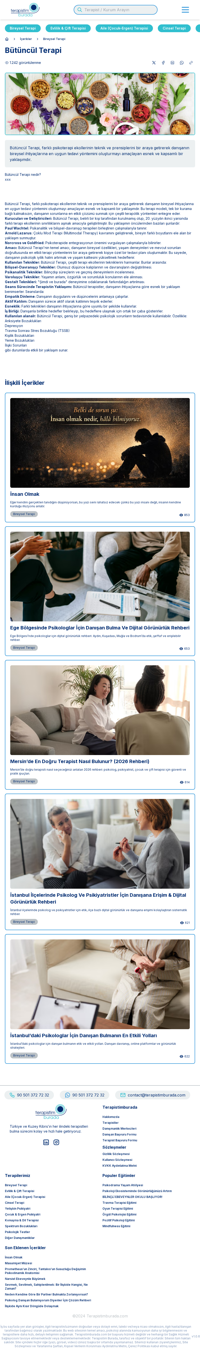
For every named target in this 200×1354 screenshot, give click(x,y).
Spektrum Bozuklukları (21, 1226)
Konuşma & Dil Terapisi (22, 1220)
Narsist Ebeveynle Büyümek (25, 1279)
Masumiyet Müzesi (18, 1263)
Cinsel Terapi (174, 28)
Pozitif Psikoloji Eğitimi (118, 1220)
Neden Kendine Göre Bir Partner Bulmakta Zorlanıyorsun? (46, 1294)
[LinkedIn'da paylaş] (172, 63)
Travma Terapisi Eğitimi (119, 1203)
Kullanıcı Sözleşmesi (117, 1160)
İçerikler (26, 39)
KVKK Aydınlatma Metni (119, 1165)
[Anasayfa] (7, 39)
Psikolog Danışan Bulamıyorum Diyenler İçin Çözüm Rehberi (48, 1300)
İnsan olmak (13, 1257)
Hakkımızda (110, 1117)
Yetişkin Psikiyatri (17, 1208)
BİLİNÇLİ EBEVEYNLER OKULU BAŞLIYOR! (132, 1197)
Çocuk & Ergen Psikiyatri (22, 1214)
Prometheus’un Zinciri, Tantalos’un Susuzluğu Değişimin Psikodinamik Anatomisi (45, 1271)
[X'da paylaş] (154, 63)
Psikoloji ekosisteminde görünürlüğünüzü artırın (137, 1191)
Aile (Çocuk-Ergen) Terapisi (124, 28)
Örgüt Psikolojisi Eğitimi (119, 1214)
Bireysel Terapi (23, 28)
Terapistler (110, 1123)
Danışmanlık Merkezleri (119, 1128)
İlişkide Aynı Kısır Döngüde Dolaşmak (32, 1306)
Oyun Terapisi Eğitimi (117, 1208)
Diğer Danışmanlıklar (20, 1238)
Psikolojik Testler (17, 1232)
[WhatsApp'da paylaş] (182, 63)
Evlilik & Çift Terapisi (68, 28)
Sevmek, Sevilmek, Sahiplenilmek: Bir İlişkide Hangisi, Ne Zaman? (46, 1286)
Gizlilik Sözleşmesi (116, 1154)
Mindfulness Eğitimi (116, 1226)
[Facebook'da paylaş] (163, 63)
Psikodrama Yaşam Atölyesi (122, 1185)
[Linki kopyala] (191, 63)
